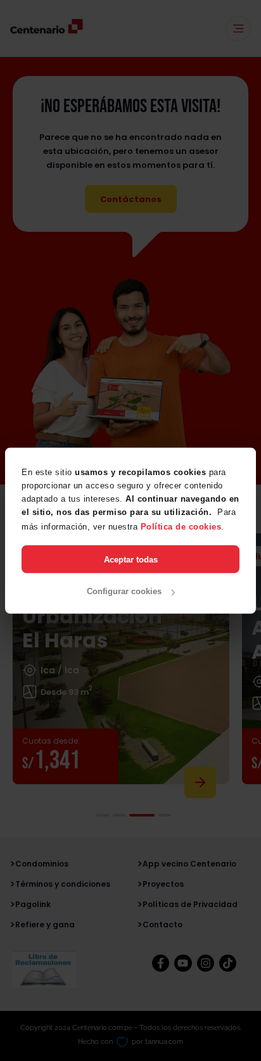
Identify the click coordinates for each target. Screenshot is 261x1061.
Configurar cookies (124, 591)
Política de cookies (181, 526)
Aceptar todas (131, 559)
